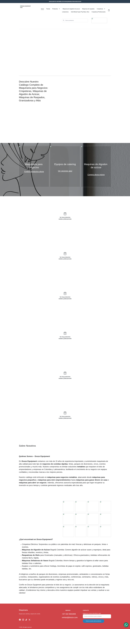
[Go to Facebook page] (20, 620)
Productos (55, 9)
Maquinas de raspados (88, 9)
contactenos (65, 12)
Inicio (42, 9)
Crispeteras (100, 9)
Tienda (48, 9)
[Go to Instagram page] (23, 620)
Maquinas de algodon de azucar (71, 9)
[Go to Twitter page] (29, 620)
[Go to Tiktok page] (26, 620)
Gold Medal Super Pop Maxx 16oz (80, 12)
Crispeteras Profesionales (98, 12)
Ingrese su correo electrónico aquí (92, 613)
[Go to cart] (109, 10)
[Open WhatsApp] (126, 624)
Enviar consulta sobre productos (93, 621)
